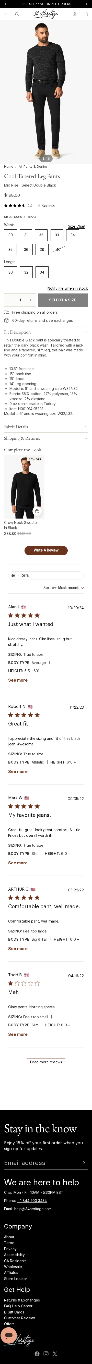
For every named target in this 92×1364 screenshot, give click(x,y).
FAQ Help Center (18, 1306)
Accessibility (14, 1254)
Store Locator (15, 1278)
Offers (9, 1324)
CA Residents (15, 1261)
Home (8, 166)
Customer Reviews (20, 1318)
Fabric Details (16, 426)
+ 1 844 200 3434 (32, 1200)
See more (18, 680)
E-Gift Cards (14, 1312)
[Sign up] (83, 1163)
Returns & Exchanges (22, 1300)
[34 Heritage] (46, 14)
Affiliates (11, 1272)
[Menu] (6, 14)
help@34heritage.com (33, 1209)
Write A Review (46, 550)
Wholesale (13, 1266)
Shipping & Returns (22, 438)
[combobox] (63, 588)
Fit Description (17, 332)
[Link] (6, 312)
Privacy (10, 1249)
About (9, 1237)
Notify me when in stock (68, 288)
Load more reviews (46, 1062)
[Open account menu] (74, 14)
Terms (9, 1242)
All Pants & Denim (33, 166)
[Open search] (16, 14)
